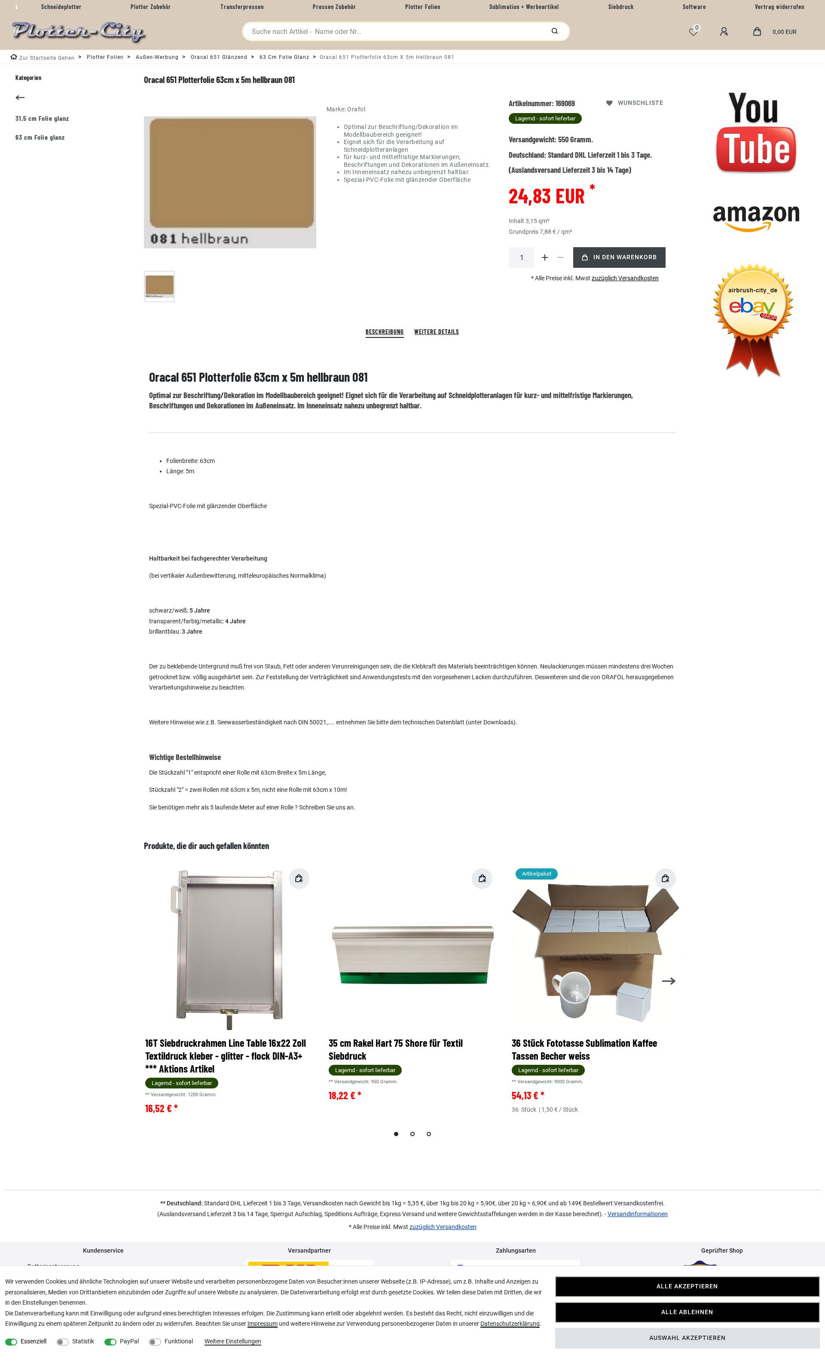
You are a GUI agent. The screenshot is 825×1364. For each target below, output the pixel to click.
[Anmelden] (725, 32)
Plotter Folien (104, 57)
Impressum (263, 1323)
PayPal (129, 1341)
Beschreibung (385, 331)
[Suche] (555, 31)
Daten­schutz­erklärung (510, 1323)
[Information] (15, 6)
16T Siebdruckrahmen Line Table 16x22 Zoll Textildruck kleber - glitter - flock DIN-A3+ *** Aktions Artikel (225, 1055)
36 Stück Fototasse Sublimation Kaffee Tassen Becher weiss (584, 1049)
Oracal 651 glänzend (218, 57)
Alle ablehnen (687, 1312)
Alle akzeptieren (687, 1286)
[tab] (385, 332)
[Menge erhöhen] (545, 257)
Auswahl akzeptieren (687, 1338)
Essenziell (33, 1341)
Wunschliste (640, 103)
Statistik (83, 1341)
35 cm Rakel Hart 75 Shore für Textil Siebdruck (396, 1049)
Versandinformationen (638, 1214)
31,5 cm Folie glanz (42, 118)
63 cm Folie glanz (283, 57)
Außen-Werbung (156, 57)
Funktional (179, 1341)
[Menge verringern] (560, 257)
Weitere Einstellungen (233, 1341)
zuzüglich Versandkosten (625, 278)
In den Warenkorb (625, 257)
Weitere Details (436, 331)
